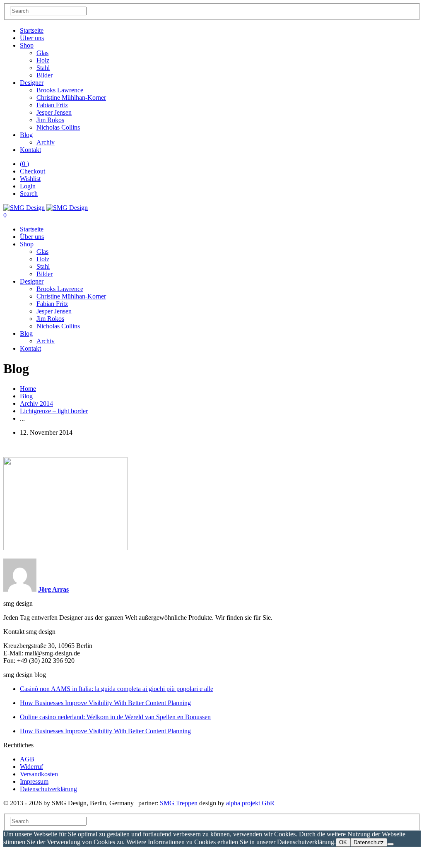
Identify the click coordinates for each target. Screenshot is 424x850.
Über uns (32, 37)
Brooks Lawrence (59, 90)
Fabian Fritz (52, 104)
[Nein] (390, 844)
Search (29, 193)
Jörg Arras (53, 589)
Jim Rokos (50, 119)
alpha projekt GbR (250, 803)
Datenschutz (369, 842)
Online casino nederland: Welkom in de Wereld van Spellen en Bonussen (115, 716)
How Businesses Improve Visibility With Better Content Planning (105, 702)
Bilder (44, 75)
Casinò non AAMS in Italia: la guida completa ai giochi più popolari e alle (116, 688)
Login (28, 186)
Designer (31, 82)
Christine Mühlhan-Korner (71, 97)
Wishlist (30, 178)
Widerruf (31, 766)
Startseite (31, 30)
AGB (27, 759)
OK (343, 842)
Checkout (32, 171)
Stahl (43, 67)
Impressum (34, 781)
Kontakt (30, 149)
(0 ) (24, 163)
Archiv (45, 142)
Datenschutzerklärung (48, 788)
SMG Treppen (179, 803)
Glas (42, 52)
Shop (27, 45)
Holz (42, 60)
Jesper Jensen (54, 112)
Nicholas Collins (58, 127)
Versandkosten (39, 774)
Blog (26, 134)
